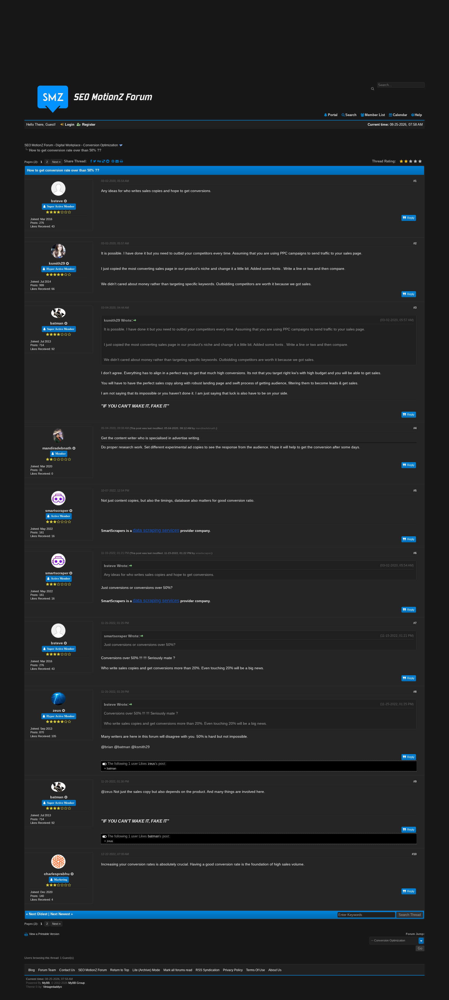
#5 (415, 490)
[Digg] (99, 161)
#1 (415, 180)
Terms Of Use (255, 970)
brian (109, 747)
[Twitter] (94, 161)
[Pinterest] (113, 161)
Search (350, 115)
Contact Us (67, 970)
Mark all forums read (177, 970)
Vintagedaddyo (52, 986)
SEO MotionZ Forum (38, 145)
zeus (57, 710)
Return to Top (119, 970)
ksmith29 (57, 263)
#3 (415, 307)
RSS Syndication (208, 970)
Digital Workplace (68, 145)
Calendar (400, 115)
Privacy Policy (233, 970)
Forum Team (47, 970)
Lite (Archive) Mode (146, 970)
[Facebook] (91, 161)
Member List (375, 115)
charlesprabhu (57, 874)
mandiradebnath (56, 448)
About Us (274, 970)
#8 (415, 691)
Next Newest (60, 914)
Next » (56, 161)
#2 (415, 243)
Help (418, 115)
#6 (415, 553)
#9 (415, 781)
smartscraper (56, 510)
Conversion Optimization (100, 145)
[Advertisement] (224, 38)
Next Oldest (38, 914)
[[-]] (104, 764)
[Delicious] (103, 161)
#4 (415, 428)
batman (56, 323)
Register (88, 124)
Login (69, 124)
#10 (414, 854)
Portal (333, 115)
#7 (415, 623)
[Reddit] (107, 161)
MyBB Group (76, 982)
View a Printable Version (44, 933)
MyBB (46, 982)
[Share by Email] (117, 161)
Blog (31, 970)
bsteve (57, 201)
